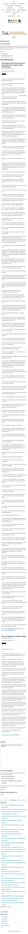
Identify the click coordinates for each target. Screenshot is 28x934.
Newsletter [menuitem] (22, 7)
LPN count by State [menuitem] (18, 5)
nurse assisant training (10, 630)
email (12, 649)
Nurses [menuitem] (14, 1)
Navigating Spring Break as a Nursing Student (12, 896)
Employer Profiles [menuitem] (16, 11)
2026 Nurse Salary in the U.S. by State (10, 871)
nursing (18, 628)
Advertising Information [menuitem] (11, 16)
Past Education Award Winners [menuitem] (10, 9)
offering (20, 46)
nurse (22, 628)
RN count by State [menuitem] (10, 5)
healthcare (5, 925)
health (4, 921)
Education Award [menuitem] (10, 7)
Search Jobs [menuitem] (6, 3)
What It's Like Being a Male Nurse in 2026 (11, 860)
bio (9, 649)
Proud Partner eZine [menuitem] (13, 3)
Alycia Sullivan (9, 638)
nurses (3, 630)
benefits (8, 55)
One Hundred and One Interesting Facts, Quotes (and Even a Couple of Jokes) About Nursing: (13, 65)
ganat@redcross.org (6, 731)
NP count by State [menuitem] (21, 3)
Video (3, 651)
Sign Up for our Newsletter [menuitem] (21, 9)
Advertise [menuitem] (14, 14)
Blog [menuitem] (2, 9)
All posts (3, 740)
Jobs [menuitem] (22, 11)
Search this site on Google (5, 906)
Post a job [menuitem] (19, 16)
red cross (7, 734)
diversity (14, 628)
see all (1, 927)
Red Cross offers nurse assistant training (14, 636)
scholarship (9, 628)
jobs (6, 628)
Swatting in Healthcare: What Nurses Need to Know (13, 809)
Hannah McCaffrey (9, 68)
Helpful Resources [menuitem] (8, 11)
